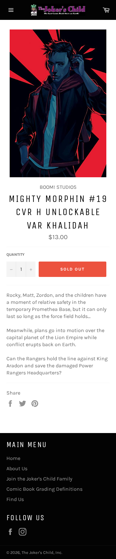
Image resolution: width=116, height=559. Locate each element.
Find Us (15, 499)
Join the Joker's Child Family (39, 479)
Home (13, 458)
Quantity (15, 254)
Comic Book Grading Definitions (44, 489)
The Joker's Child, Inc (42, 552)
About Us (16, 468)
